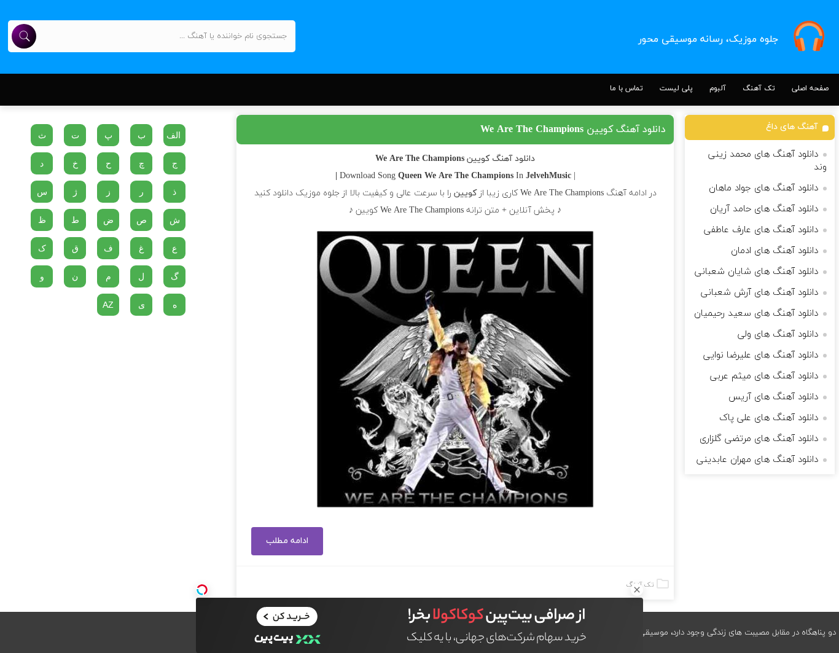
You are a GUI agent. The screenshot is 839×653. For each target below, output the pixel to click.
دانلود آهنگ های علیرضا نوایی (760, 355)
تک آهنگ (759, 88)
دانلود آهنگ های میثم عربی (764, 376)
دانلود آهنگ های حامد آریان (764, 209)
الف (173, 135)
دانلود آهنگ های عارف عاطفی (761, 230)
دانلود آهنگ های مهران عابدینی (757, 459)
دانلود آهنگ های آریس (773, 397)
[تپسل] (202, 590)
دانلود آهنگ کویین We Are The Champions (573, 129)
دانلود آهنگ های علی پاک (768, 418)
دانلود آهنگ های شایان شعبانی (756, 271)
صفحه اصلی (810, 88)
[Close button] (637, 590)
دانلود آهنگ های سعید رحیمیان (756, 313)
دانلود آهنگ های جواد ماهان (763, 188)
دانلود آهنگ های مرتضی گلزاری (759, 438)
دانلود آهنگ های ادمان (774, 250)
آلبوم (717, 88)
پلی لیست (676, 88)
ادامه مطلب (287, 541)
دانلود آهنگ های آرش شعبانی (759, 292)
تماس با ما (626, 88)
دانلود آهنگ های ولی (778, 334)
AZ (108, 305)
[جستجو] (24, 36)
